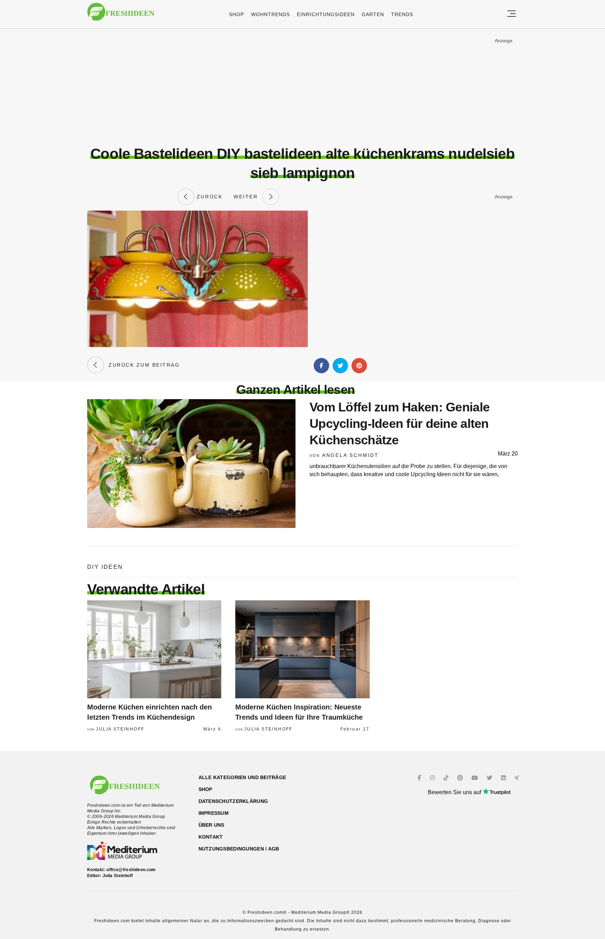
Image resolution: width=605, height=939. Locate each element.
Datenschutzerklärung (233, 801)
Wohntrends (270, 14)
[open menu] (511, 14)
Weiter (248, 196)
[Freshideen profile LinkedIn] (504, 778)
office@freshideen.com (131, 869)
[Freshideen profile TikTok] (447, 778)
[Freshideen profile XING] (518, 778)
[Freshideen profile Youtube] (476, 778)
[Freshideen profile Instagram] (433, 778)
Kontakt (211, 837)
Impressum (214, 813)
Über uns (211, 825)
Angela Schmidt (350, 455)
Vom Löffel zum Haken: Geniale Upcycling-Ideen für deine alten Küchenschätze (399, 423)
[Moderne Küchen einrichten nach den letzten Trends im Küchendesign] (154, 649)
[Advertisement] (302, 87)
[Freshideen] (120, 15)
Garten (373, 14)
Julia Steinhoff (120, 729)
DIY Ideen (105, 567)
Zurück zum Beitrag (142, 365)
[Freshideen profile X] (490, 778)
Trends (402, 14)
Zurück (208, 196)
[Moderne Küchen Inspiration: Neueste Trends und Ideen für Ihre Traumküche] (302, 649)
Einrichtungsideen (326, 14)
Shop (236, 14)
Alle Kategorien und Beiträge (242, 777)
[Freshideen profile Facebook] (420, 778)
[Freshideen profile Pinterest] (461, 778)
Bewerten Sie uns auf (455, 792)
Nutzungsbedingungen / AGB (239, 849)
